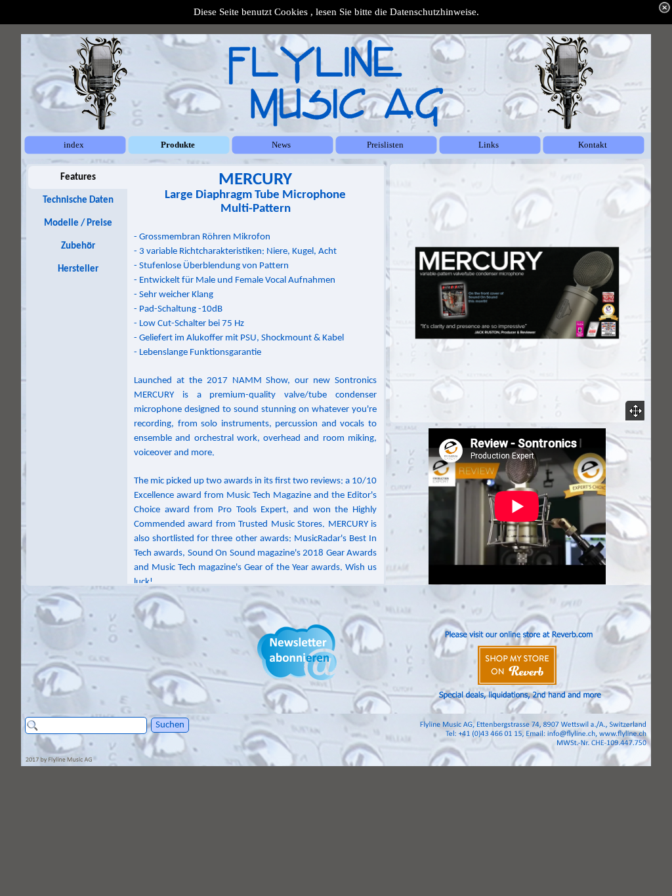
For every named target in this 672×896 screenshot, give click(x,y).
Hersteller (78, 269)
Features (78, 177)
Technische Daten (78, 200)
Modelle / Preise (78, 223)
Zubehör (78, 246)
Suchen (170, 725)
